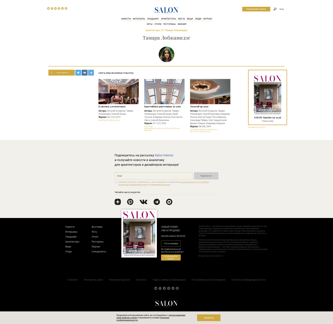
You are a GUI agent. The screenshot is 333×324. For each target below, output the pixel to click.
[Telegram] (91, 73)
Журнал (207, 19)
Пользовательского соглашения (194, 182)
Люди (198, 19)
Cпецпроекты (99, 251)
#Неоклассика (114, 120)
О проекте (72, 279)
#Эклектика (212, 129)
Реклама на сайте (93, 279)
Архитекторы (168, 19)
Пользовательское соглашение (208, 279)
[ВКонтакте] (85, 73)
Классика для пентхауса (111, 106)
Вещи (190, 19)
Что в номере (171, 243)
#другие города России (200, 131)
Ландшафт (153, 19)
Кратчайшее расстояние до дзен (162, 106)
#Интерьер (102, 120)
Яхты (149, 24)
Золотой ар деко (199, 106)
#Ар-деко (203, 129)
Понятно (209, 318)
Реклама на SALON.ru (257, 127)
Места (181, 19)
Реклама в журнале (119, 279)
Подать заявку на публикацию (169, 279)
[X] (78, 73)
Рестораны (169, 24)
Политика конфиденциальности (248, 279)
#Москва (148, 130)
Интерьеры (139, 19)
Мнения (182, 24)
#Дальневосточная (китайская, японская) (162, 128)
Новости (126, 19)
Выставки (97, 226)
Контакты (141, 279)
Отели (158, 24)
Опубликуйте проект (256, 9)
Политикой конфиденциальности (134, 185)
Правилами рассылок (160, 185)
